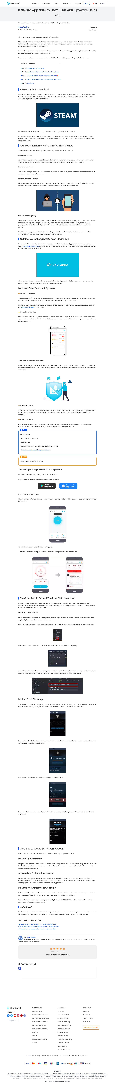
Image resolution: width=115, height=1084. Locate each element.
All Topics (61, 1011)
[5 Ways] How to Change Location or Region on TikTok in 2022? (37, 929)
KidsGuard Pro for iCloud (40, 1015)
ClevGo (34, 1036)
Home (21, 23)
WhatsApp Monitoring (65, 1025)
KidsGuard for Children (39, 1039)
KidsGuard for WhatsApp (40, 1018)
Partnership (87, 1022)
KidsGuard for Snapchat (40, 1029)
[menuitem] (41, 68)
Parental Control (63, 1015)
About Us (86, 1011)
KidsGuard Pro (37, 1011)
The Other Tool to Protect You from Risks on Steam (44, 79)
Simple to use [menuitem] (25, 442)
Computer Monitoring (65, 1039)
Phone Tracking (63, 1036)
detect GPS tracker (27, 307)
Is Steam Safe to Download (35, 68)
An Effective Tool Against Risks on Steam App (41, 76)
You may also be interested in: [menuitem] (29, 920)
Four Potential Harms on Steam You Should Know (42, 72)
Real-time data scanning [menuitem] (29, 438)
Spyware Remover (30, 23)
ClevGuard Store (89, 1027)
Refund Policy (54, 1055)
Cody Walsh (23, 27)
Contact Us (86, 1015)
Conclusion (30, 83)
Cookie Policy (45, 1055)
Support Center (88, 1018)
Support (78, 3)
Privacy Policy (36, 1055)
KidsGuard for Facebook (40, 1022)
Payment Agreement (81, 1055)
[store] (93, 3)
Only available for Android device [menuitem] (32, 461)
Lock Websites (62, 1046)
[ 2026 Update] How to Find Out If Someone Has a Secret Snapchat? (39, 926)
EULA (60, 1055)
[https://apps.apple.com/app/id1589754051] (68, 486)
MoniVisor (35, 1032)
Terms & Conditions (68, 1055)
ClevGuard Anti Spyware (31, 246)
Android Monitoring (64, 1022)
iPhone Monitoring (63, 1032)
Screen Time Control (64, 1050)
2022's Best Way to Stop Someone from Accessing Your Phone (37, 924)
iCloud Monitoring (63, 1018)
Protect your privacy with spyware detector (36, 450)
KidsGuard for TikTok (39, 1025)
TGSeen (34, 1043)
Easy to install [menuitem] (25, 434)
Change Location (63, 1043)
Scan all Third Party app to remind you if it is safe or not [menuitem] (39, 446)
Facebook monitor (64, 1029)
